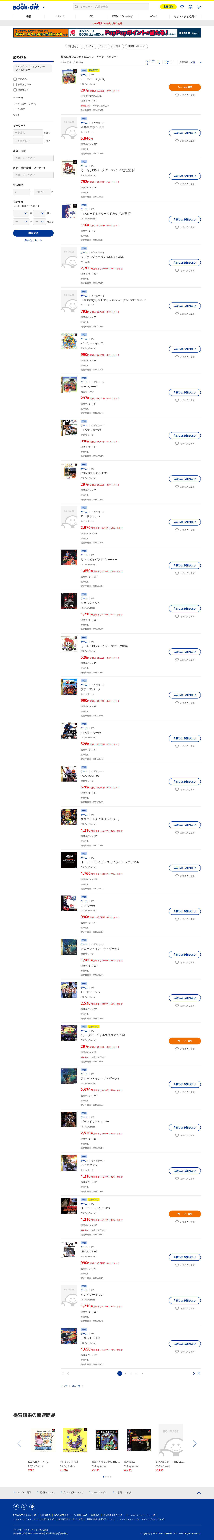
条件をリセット (33, 240)
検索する (33, 233)
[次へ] (194, 1373)
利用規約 (95, 1515)
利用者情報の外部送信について (101, 1519)
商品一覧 (76, 1386)
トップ (64, 1386)
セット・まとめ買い (185, 16)
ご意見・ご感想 (123, 1492)
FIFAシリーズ (136, 46)
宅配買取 (168, 6)
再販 (117, 46)
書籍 (28, 16)
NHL (104, 46)
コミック (60, 16)
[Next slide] (194, 1443)
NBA (90, 46)
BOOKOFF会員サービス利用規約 (69, 1515)
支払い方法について (73, 1492)
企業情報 (44, 1515)
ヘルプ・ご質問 (23, 1492)
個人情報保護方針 (111, 1515)
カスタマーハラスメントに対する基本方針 (32, 1519)
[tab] (103, 1477)
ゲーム (154, 16)
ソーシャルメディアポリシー (139, 1515)
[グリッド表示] (172, 62)
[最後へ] (199, 1373)
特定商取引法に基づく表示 (70, 1519)
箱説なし (74, 46)
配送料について (47, 1492)
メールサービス (99, 1492)
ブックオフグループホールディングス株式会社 (140, 1519)
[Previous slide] (19, 1443)
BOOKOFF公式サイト (23, 1515)
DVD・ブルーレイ (122, 16)
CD (91, 16)
